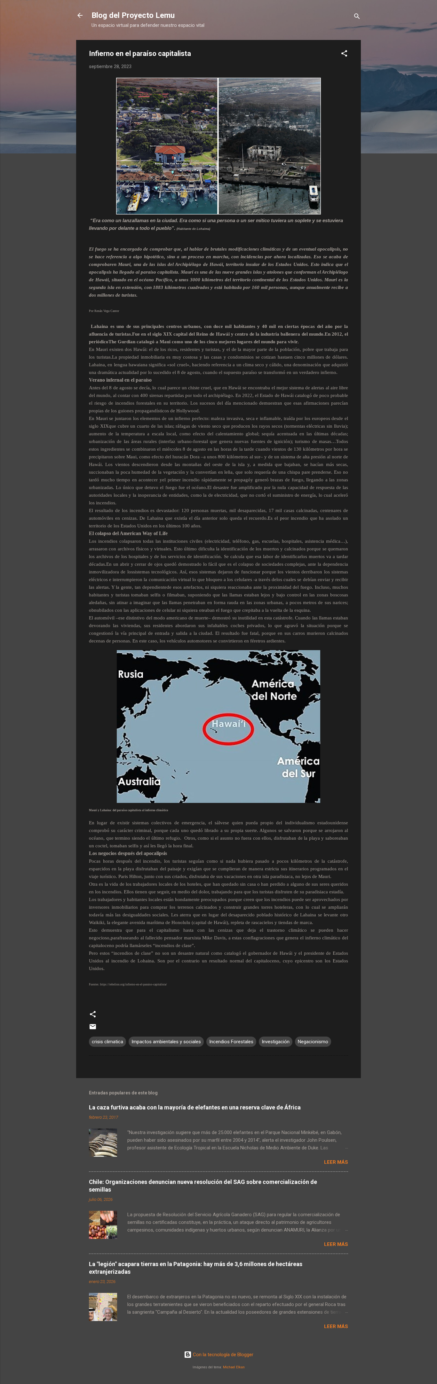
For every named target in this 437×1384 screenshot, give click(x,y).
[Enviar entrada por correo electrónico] (93, 1029)
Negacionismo (313, 1042)
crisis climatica (107, 1042)
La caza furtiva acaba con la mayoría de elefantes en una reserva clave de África (195, 1107)
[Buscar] (357, 17)
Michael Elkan (234, 1367)
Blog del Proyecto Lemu (133, 15)
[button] (344, 54)
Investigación (276, 1042)
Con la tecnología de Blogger (222, 1354)
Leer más (336, 1162)
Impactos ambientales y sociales (166, 1042)
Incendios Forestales (231, 1042)
